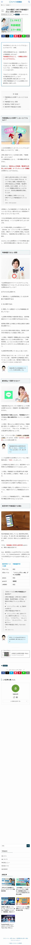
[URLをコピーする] (28, 36)
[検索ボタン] (29, 2)
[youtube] (17, 697)
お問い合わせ (12, 938)
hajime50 (15, 694)
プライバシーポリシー (15, 940)
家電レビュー (6, 862)
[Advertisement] (15, 774)
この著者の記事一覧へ (15, 701)
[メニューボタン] (2, 2)
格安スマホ (6, 866)
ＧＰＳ (5, 856)
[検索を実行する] (28, 845)
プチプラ (5, 859)
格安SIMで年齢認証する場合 (13, 107)
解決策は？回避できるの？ (12, 104)
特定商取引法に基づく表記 (22, 938)
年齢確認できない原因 (11, 101)
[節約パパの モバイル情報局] (15, 2)
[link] (14, 697)
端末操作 (17, 14)
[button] (3, 36)
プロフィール (6, 938)
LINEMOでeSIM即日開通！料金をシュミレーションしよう (20, 654)
